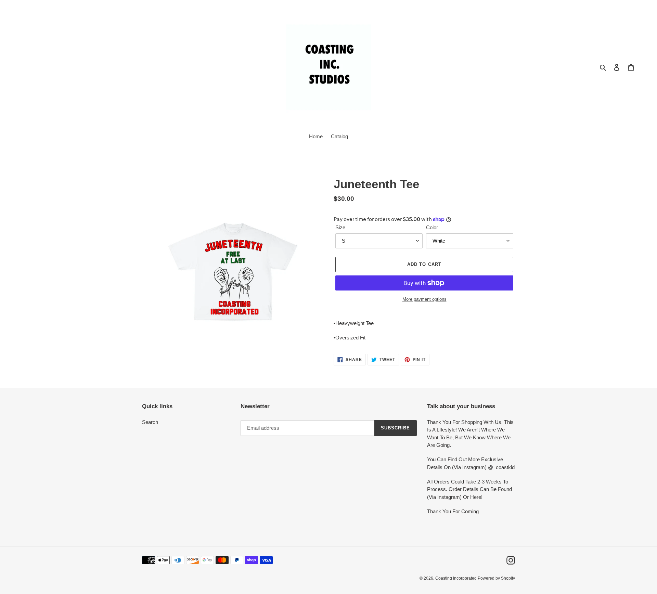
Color (432, 227)
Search (150, 422)
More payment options (424, 299)
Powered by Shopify (496, 578)
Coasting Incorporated (456, 578)
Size (340, 227)
